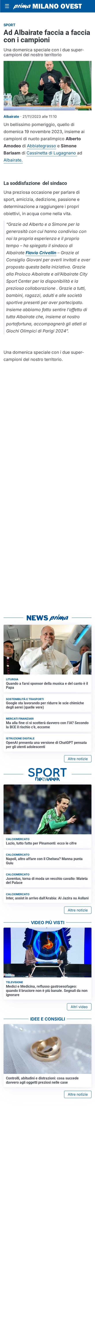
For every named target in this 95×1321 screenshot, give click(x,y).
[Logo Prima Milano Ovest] (47, 6)
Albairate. (13, 160)
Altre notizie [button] (78, 759)
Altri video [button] (79, 1007)
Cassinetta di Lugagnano (52, 153)
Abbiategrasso (41, 145)
